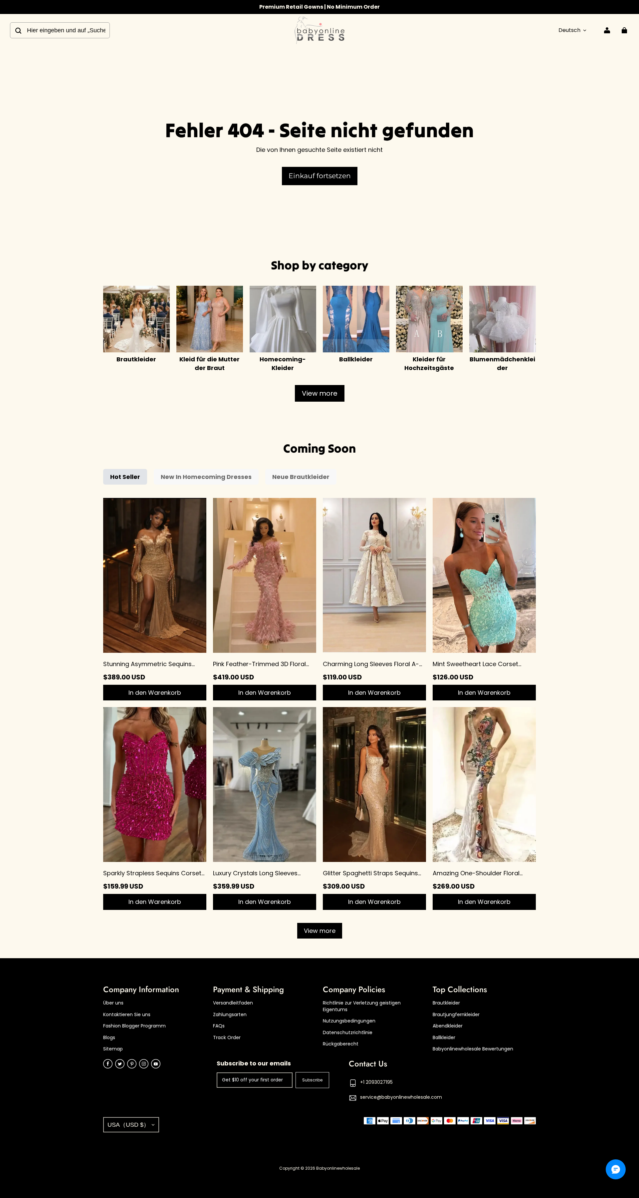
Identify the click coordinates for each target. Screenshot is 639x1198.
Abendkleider (448, 1026)
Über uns (113, 1003)
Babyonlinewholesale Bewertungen (473, 1049)
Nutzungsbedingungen (349, 1021)
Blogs (109, 1037)
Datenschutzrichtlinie (347, 1032)
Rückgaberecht (340, 1044)
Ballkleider (444, 1037)
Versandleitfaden (233, 1003)
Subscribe (312, 1080)
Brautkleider (446, 1003)
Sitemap (113, 1049)
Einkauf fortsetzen (320, 176)
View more (319, 393)
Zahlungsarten (230, 1014)
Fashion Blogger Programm (134, 1026)
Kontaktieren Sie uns (126, 1014)
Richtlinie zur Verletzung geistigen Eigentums (362, 1006)
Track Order (227, 1037)
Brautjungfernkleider (456, 1014)
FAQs (219, 1026)
